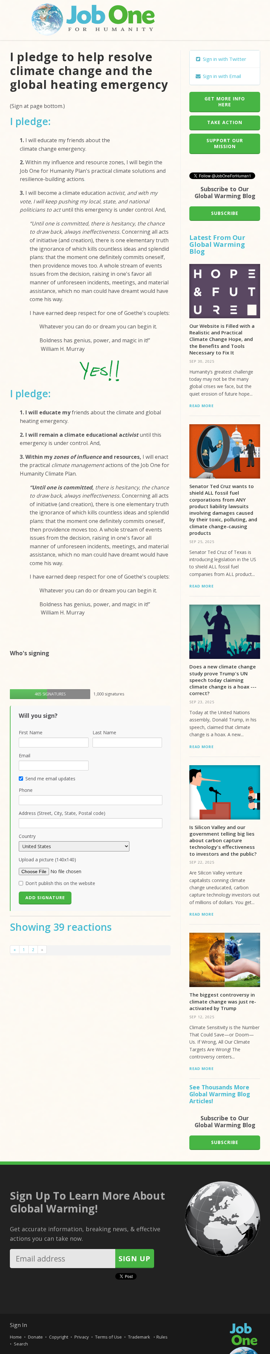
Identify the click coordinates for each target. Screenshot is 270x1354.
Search (21, 1344)
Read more (201, 405)
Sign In (18, 1325)
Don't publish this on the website (60, 883)
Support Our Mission (224, 143)
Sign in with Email (221, 76)
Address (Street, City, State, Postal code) (62, 813)
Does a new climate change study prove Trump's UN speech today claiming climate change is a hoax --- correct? (222, 679)
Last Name (104, 732)
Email (24, 755)
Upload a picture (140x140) (47, 859)
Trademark (139, 1337)
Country (27, 836)
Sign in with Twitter (224, 59)
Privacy (81, 1337)
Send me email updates (50, 778)
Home (16, 1337)
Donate (35, 1337)
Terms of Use (108, 1337)
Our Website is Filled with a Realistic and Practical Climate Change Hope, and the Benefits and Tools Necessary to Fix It (222, 339)
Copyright (58, 1337)
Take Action (224, 122)
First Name (30, 732)
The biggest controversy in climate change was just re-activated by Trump (222, 1001)
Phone (26, 790)
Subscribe (224, 213)
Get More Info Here (224, 101)
